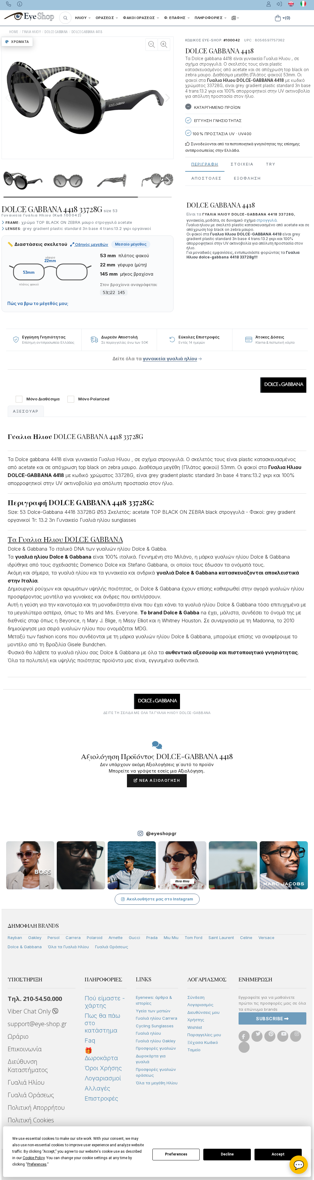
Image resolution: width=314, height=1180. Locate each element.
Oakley (34, 937)
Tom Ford (193, 937)
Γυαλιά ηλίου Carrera (156, 1018)
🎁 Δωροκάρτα (101, 1054)
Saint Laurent (221, 937)
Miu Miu (171, 937)
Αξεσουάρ (26, 411)
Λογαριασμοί (103, 1078)
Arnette (116, 937)
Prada (152, 937)
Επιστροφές (101, 1098)
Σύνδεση (196, 997)
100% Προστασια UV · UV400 (221, 133)
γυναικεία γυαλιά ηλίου (170, 358)
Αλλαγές (97, 1088)
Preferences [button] (37, 1164)
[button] (65, 18)
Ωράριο (18, 1036)
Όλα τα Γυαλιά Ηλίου (68, 946)
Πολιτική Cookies (31, 1120)
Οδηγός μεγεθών (91, 244)
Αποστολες (206, 178)
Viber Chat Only (30, 1011)
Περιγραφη (204, 164)
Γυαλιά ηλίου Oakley (155, 1040)
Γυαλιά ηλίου (148, 1033)
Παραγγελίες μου (204, 1034)
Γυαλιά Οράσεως (111, 946)
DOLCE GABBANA (55, 31)
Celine (246, 937)
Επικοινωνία (25, 1049)
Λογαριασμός (200, 1004)
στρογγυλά (266, 220)
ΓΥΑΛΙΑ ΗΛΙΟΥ (31, 31)
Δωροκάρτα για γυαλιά (151, 1058)
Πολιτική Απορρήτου (36, 1107)
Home (13, 31)
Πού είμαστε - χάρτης (105, 1002)
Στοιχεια (242, 164)
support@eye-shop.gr (37, 1024)
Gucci (134, 937)
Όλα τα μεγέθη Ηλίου (157, 1082)
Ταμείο (194, 1049)
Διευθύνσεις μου (203, 1012)
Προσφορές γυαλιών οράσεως (156, 1072)
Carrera (73, 937)
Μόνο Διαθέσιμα (42, 399)
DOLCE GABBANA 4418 (86, 31)
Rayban (15, 937)
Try (271, 164)
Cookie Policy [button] (33, 1158)
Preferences (176, 1154)
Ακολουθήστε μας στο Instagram (160, 898)
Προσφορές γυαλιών (156, 1048)
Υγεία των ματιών (153, 1010)
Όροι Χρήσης (103, 1068)
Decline (227, 1154)
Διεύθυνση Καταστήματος (28, 1065)
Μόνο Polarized (93, 399)
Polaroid (94, 937)
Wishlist (194, 1027)
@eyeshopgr (161, 833)
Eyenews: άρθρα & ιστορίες (154, 1000)
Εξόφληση (247, 178)
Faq (90, 1040)
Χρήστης (195, 1019)
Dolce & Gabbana (25, 946)
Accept (278, 1154)
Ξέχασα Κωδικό (202, 1042)
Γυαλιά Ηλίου (26, 1082)
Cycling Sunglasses (155, 1025)
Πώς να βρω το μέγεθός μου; (37, 303)
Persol (53, 937)
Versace (266, 937)
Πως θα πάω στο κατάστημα (102, 1023)
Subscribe (270, 1018)
